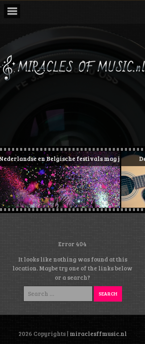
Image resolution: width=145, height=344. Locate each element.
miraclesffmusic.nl (98, 333)
